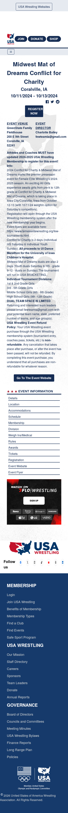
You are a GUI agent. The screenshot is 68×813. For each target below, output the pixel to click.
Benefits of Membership (24, 608)
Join (21, 39)
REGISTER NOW (35, 111)
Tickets (13, 454)
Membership (16, 423)
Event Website (17, 466)
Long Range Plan (19, 749)
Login (11, 594)
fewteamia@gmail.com (51, 136)
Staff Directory (17, 661)
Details (12, 398)
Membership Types (20, 615)
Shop (54, 39)
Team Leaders (17, 682)
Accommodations (19, 410)
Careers (12, 668)
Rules (12, 441)
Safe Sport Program (21, 637)
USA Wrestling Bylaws (23, 735)
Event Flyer (15, 472)
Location (13, 404)
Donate (37, 39)
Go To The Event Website (34, 378)
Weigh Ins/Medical (20, 435)
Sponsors (14, 675)
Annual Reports (18, 697)
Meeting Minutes (19, 728)
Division (13, 429)
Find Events (15, 630)
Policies (12, 756)
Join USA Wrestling (21, 601)
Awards (13, 447)
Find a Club (15, 623)
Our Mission (15, 654)
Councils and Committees (25, 721)
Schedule (14, 416)
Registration (16, 460)
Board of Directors (20, 714)
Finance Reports (19, 742)
